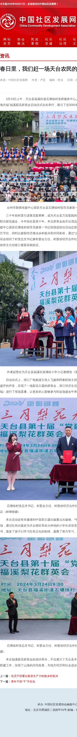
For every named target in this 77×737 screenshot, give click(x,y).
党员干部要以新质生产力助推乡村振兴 (34, 676)
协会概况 (21, 41)
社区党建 (49, 41)
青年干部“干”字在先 (23, 681)
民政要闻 (35, 41)
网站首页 (7, 41)
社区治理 (63, 41)
